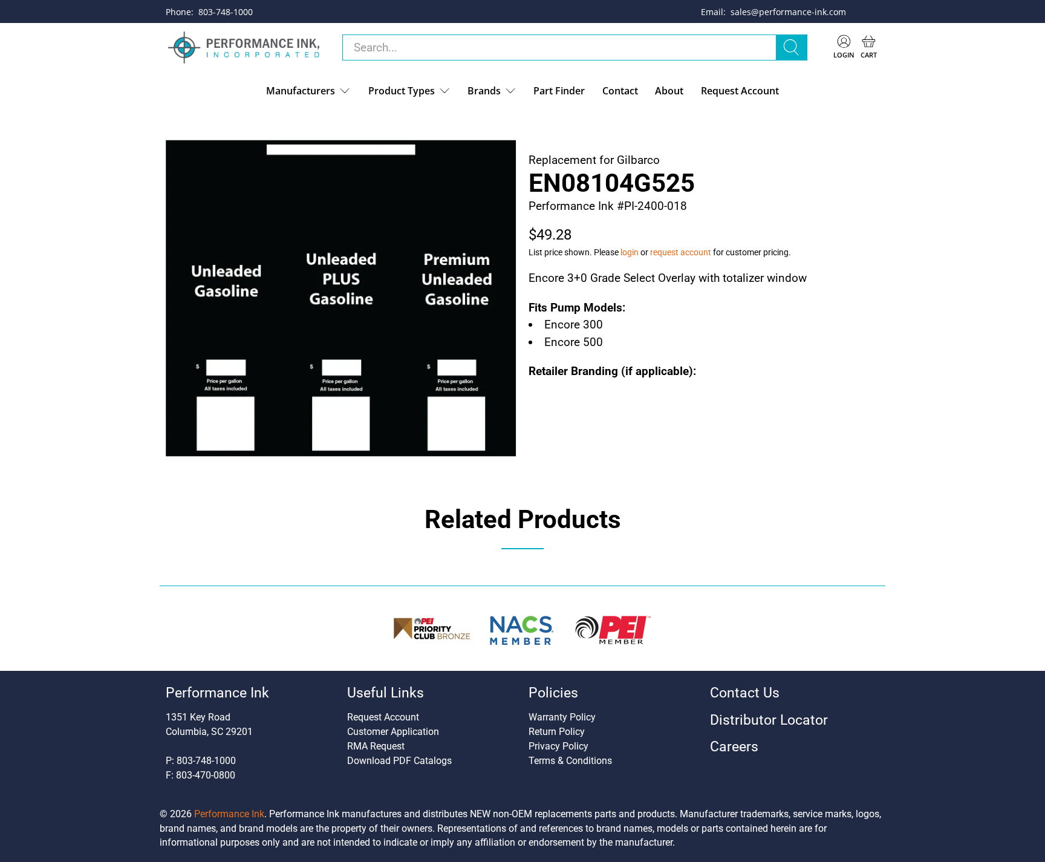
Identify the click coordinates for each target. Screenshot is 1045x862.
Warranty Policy (562, 717)
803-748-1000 (225, 12)
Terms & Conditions (570, 760)
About (669, 90)
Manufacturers (300, 90)
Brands (484, 90)
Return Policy (557, 731)
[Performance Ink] (243, 47)
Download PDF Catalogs (399, 760)
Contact (620, 90)
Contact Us (745, 693)
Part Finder (559, 90)
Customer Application (393, 731)
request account (680, 252)
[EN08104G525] (341, 298)
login (629, 252)
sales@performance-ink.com (788, 12)
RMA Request (376, 746)
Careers (734, 747)
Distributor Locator (769, 720)
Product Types (401, 90)
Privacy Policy (558, 746)
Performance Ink (229, 814)
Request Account (740, 90)
